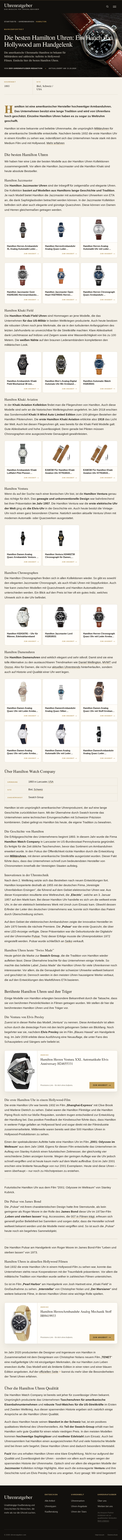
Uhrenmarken (26, 21)
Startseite (10, 21)
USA (50, 781)
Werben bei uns (105, 1506)
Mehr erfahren (56, 143)
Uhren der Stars (79, 1511)
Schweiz (38, 789)
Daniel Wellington (90, 662)
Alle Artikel (50, 1500)
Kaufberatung (51, 1511)
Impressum (99, 1535)
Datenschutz (113, 1535)
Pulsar (36, 936)
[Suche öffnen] (107, 6)
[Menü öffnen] (114, 6)
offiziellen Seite (48, 1371)
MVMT (106, 662)
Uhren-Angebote (79, 1506)
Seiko (68, 941)
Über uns (102, 1500)
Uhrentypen (50, 1506)
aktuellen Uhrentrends (66, 667)
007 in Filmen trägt (82, 1216)
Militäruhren (101, 128)
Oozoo (8, 667)
